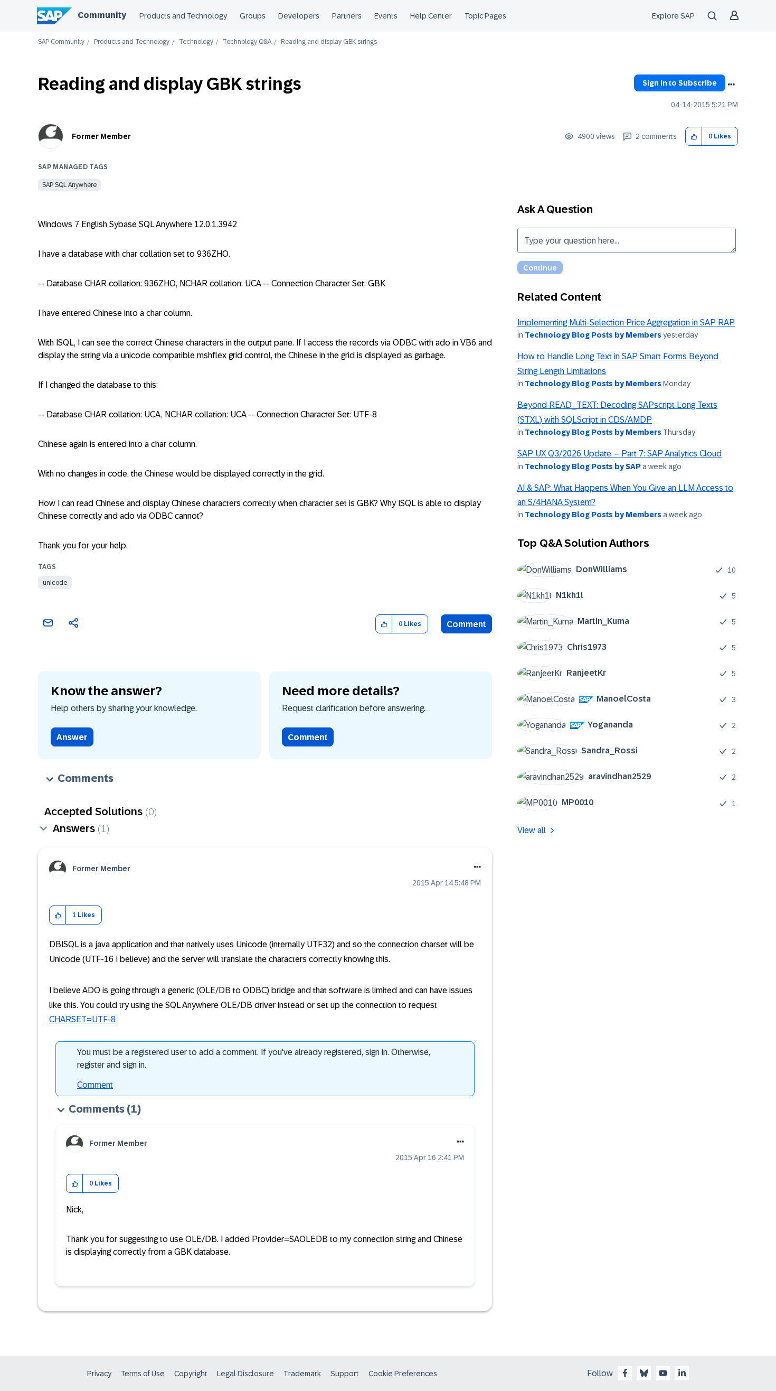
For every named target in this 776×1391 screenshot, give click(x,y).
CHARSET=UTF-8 (82, 1019)
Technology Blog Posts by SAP (583, 466)
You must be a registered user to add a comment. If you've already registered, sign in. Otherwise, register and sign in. (253, 1058)
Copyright (190, 1373)
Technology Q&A (247, 42)
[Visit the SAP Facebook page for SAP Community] (625, 1373)
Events (386, 16)
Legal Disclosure (245, 1373)
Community (102, 15)
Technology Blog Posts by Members (593, 335)
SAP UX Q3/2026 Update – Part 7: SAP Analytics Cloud (619, 453)
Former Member (101, 136)
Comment (466, 624)
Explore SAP (673, 16)
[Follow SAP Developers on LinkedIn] (682, 1373)
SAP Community (61, 42)
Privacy (99, 1373)
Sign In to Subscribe (679, 83)
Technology (196, 42)
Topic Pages (485, 16)
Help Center (431, 16)
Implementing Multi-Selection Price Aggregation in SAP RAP (626, 322)
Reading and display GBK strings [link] (329, 42)
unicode (55, 582)
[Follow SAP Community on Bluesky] (644, 1373)
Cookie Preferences (402, 1373)
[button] (694, 136)
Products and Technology (183, 16)
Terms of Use (143, 1373)
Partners (347, 16)
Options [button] (731, 84)
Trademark (302, 1373)
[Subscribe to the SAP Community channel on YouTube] (663, 1373)
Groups (253, 16)
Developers (298, 16)
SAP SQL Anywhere (69, 185)
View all (531, 830)
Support (344, 1373)
